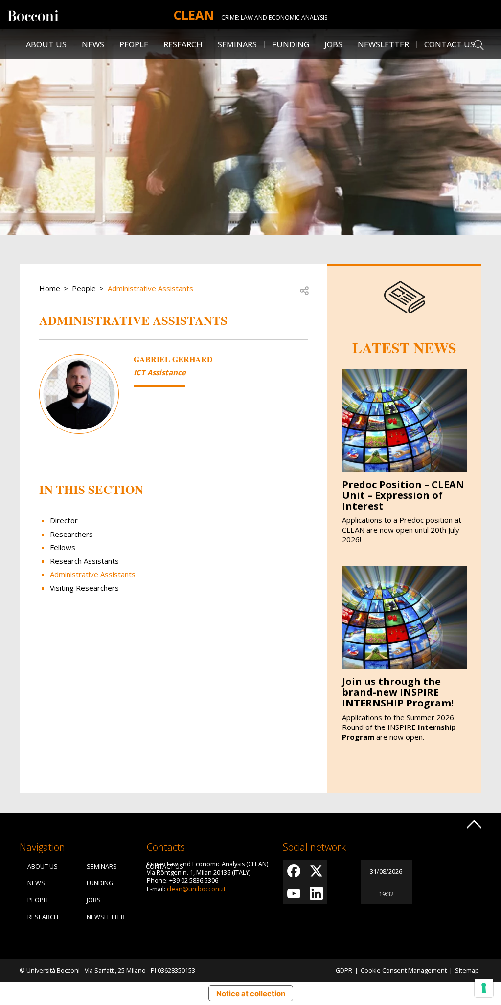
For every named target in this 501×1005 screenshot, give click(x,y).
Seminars (237, 44)
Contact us (449, 44)
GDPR (344, 970)
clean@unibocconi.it (196, 889)
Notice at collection (250, 993)
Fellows (62, 547)
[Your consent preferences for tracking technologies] (484, 988)
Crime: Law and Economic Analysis (274, 17)
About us (46, 44)
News (93, 44)
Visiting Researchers (84, 588)
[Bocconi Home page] (33, 15)
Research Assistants (84, 561)
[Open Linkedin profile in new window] (316, 893)
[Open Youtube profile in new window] (294, 893)
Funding (290, 44)
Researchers (71, 534)
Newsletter (383, 44)
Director (64, 520)
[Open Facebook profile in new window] (294, 871)
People (84, 288)
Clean (194, 14)
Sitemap (467, 970)
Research (42, 917)
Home (49, 288)
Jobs (94, 900)
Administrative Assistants (150, 288)
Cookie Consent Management (404, 970)
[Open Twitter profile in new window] (316, 871)
